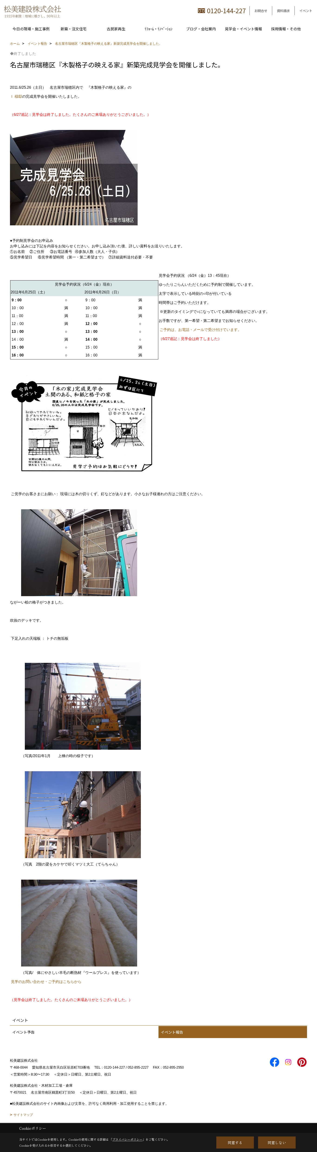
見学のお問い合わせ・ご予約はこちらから (46, 982)
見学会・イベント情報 (243, 28)
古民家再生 (116, 28)
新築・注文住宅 (74, 28)
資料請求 (283, 10)
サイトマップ (23, 1115)
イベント (305, 10)
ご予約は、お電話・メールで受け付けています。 (200, 330)
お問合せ (260, 10)
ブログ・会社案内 (201, 28)
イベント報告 (172, 1032)
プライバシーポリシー (127, 1139)
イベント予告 (23, 1032)
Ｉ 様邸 (16, 96)
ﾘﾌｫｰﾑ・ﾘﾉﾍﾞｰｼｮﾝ (158, 28)
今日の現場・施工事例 (31, 28)
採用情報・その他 (286, 28)
